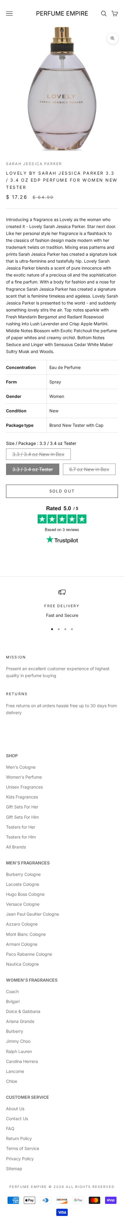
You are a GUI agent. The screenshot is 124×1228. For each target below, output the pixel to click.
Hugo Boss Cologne (25, 894)
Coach (12, 991)
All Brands (16, 846)
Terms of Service (22, 1148)
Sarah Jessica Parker (34, 163)
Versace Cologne (22, 904)
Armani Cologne (21, 944)
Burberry (14, 1031)
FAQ (10, 1128)
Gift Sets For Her (22, 806)
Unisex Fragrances (24, 786)
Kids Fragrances (22, 796)
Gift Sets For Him (22, 817)
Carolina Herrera (22, 1061)
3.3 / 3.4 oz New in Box (38, 454)
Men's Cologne (21, 767)
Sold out (62, 491)
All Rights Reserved (90, 1187)
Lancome (15, 1071)
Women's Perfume (24, 777)
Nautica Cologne (22, 964)
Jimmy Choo (18, 1041)
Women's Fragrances (31, 980)
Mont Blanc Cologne (26, 934)
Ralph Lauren (19, 1051)
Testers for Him (21, 836)
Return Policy (19, 1138)
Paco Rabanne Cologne (29, 954)
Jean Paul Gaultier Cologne (32, 914)
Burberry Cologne (23, 874)
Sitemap (14, 1168)
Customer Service (27, 1097)
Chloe (11, 1081)
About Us (15, 1108)
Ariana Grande (20, 1021)
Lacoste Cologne (22, 884)
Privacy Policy (20, 1158)
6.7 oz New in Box (89, 469)
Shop (12, 755)
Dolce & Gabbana (23, 1011)
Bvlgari (13, 1001)
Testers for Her (20, 827)
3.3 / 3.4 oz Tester (32, 469)
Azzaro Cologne (22, 923)
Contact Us (17, 1118)
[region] (62, 603)
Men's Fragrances (28, 862)
